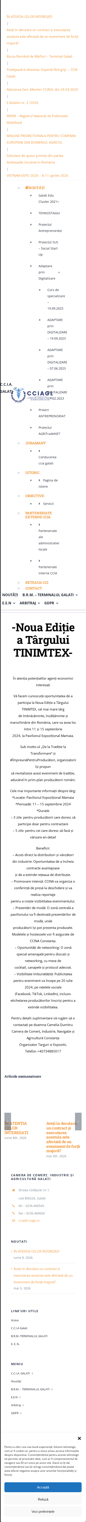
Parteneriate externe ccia (38, 515)
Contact (33, 588)
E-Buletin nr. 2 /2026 (22, 102)
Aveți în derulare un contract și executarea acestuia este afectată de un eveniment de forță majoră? (42, 36)
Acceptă (43, 1487)
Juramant (35, 443)
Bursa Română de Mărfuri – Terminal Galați (39, 56)
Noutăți (37, 187)
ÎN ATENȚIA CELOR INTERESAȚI (29, 16)
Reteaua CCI (36, 582)
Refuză (43, 1499)
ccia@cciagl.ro (29, 1220)
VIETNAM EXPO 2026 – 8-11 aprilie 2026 (37, 175)
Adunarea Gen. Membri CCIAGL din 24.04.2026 (42, 89)
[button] (79, 1438)
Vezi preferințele (43, 1511)
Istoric (32, 472)
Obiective (34, 495)
